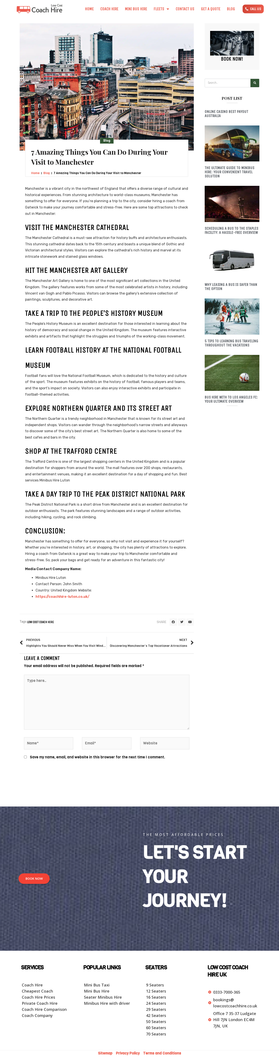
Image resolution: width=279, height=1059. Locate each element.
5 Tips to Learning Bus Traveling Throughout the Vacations (231, 343)
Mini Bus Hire (136, 9)
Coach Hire (109, 9)
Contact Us (185, 9)
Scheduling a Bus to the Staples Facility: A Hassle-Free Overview (231, 230)
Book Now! (232, 59)
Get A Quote (210, 9)
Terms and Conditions (162, 1053)
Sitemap (106, 1053)
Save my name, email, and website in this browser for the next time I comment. (97, 757)
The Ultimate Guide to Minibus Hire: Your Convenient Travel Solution (229, 171)
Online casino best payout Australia (226, 113)
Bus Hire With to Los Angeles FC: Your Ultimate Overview (231, 399)
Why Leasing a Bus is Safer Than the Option (231, 286)
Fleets (159, 9)
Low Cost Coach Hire (40, 622)
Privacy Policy (128, 1053)
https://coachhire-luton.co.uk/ (62, 597)
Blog (231, 9)
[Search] (254, 83)
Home (89, 9)
